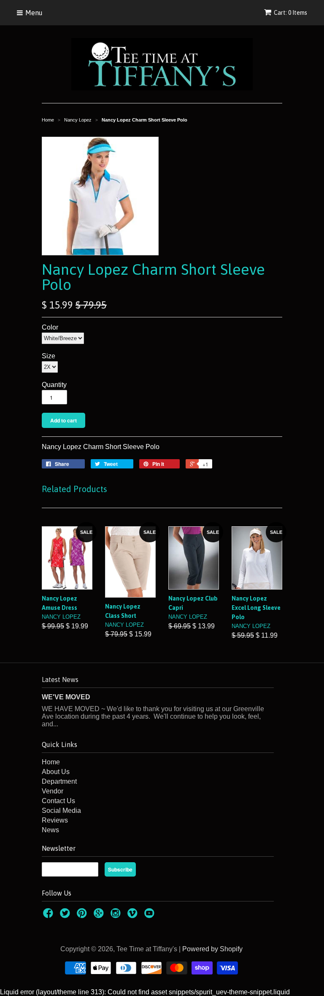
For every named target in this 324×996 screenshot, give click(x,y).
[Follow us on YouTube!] (150, 915)
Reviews (55, 820)
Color (50, 327)
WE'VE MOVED (66, 697)
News (50, 830)
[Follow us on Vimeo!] (133, 915)
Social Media (61, 810)
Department (59, 781)
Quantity (54, 384)
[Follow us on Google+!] (100, 915)
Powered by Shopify (212, 949)
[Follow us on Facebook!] (49, 915)
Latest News (60, 679)
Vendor (52, 791)
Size (48, 356)
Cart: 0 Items (290, 12)
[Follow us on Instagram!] (117, 915)
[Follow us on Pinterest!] (83, 915)
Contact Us (58, 800)
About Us (56, 771)
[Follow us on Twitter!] (66, 915)
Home (51, 762)
